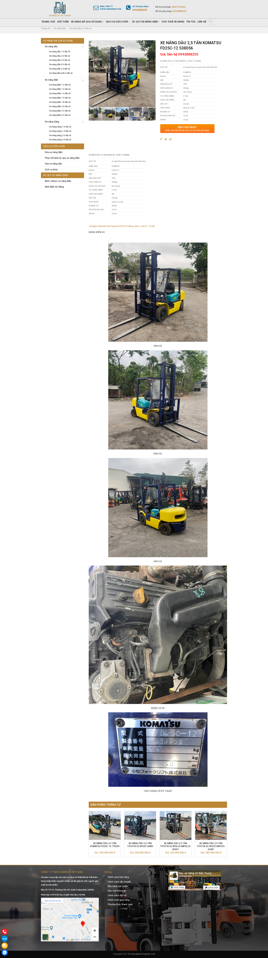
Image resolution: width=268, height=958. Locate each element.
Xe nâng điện (51, 79)
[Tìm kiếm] (210, 21)
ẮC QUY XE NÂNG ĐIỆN (145, 21)
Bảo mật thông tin (117, 890)
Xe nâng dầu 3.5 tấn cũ (59, 68)
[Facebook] (5, 952)
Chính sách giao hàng (119, 899)
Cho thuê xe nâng (173, 21)
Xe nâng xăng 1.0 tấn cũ (60, 126)
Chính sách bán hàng (118, 877)
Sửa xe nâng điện (54, 152)
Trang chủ (48, 21)
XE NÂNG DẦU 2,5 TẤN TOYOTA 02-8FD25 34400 (140, 845)
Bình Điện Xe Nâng (54, 186)
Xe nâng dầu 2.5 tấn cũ (80, 28)
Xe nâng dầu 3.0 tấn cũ (59, 64)
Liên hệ (201, 21)
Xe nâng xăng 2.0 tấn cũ (60, 135)
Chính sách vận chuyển (119, 881)
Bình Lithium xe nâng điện (58, 181)
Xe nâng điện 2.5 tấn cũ (60, 110)
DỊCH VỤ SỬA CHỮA (117, 21)
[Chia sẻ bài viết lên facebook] (161, 139)
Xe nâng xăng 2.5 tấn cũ (60, 139)
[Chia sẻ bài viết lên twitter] (166, 139)
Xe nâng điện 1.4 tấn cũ (60, 93)
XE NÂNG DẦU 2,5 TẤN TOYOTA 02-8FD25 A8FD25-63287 (211, 846)
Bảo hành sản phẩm (118, 886)
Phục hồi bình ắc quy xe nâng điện (62, 158)
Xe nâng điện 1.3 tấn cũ (60, 89)
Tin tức (191, 21)
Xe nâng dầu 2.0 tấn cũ (59, 56)
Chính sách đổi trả (117, 895)
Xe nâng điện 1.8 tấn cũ (60, 102)
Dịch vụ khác (51, 169)
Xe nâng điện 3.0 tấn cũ (60, 115)
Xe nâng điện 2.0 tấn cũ (60, 106)
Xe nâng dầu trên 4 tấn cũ (61, 73)
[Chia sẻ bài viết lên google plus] (170, 139)
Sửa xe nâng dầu (53, 163)
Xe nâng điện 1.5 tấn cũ (60, 97)
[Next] (227, 835)
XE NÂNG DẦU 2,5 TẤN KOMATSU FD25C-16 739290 (104, 845)
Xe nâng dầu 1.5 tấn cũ (59, 51)
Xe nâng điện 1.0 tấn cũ (60, 84)
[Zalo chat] (5, 939)
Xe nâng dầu (60, 28)
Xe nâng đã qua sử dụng (86, 21)
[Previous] (89, 835)
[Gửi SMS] (5, 946)
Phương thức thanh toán (120, 904)
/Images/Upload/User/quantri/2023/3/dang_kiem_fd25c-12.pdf (122, 226)
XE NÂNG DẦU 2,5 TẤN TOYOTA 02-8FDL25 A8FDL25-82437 (175, 846)
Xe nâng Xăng (52, 121)
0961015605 (179, 7)
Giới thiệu (63, 21)
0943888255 (179, 11)
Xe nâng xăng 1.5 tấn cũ (60, 131)
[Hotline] (5, 932)
